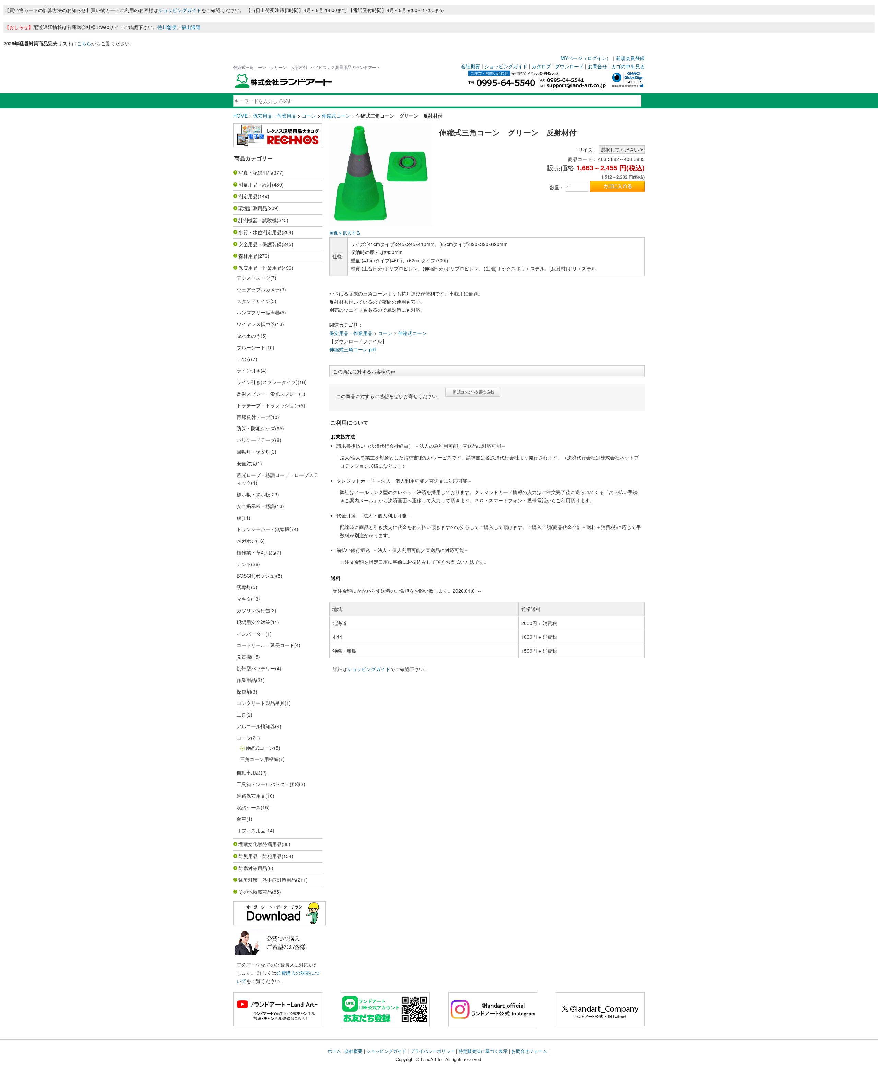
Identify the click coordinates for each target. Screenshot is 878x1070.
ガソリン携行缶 (253, 610)
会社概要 (470, 66)
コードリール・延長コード (265, 644)
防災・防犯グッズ (256, 428)
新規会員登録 (630, 58)
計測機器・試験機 (257, 220)
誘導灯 (244, 587)
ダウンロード (569, 66)
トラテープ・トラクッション (268, 405)
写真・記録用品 (255, 172)
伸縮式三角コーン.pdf (352, 349)
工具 (241, 714)
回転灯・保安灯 (253, 451)
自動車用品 (249, 772)
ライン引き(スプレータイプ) (267, 381)
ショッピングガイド (179, 10)
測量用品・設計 (255, 184)
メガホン (246, 540)
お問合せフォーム (529, 1051)
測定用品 (248, 196)
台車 (241, 818)
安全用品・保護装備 (260, 244)
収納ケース (249, 807)
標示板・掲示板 (253, 494)
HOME (240, 115)
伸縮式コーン (336, 115)
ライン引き (249, 370)
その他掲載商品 (255, 891)
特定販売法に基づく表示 (483, 1051)
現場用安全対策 (253, 621)
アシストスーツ (253, 277)
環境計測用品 (252, 208)
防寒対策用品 (252, 868)
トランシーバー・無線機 (263, 529)
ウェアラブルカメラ (258, 289)
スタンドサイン (253, 301)
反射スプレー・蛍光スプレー (268, 393)
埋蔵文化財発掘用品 (260, 844)
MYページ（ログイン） (586, 58)
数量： (557, 187)
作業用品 (246, 679)
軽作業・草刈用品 (256, 552)
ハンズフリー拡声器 (258, 312)
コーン (309, 115)
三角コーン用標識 (259, 759)
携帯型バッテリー (256, 668)
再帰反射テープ (253, 416)
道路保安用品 (251, 795)
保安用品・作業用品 (274, 115)
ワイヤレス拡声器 (256, 324)
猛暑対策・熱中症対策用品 (267, 879)
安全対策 (246, 463)
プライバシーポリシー (432, 1051)
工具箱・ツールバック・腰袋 (268, 784)
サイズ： (587, 149)
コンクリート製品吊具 (261, 702)
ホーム (334, 1051)
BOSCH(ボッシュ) (256, 575)
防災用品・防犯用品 (260, 856)
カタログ (541, 66)
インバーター (251, 633)
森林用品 (248, 255)
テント (244, 564)
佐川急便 (167, 27)
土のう (244, 359)
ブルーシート (251, 347)
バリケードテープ (256, 439)
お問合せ (597, 66)
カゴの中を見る (628, 66)
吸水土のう (249, 335)
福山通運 (191, 27)
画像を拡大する (344, 233)
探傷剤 (244, 691)
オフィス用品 (251, 830)
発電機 (244, 656)
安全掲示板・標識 (256, 506)
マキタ (244, 598)
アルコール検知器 (256, 726)
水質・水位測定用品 (260, 232)
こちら (84, 43)
